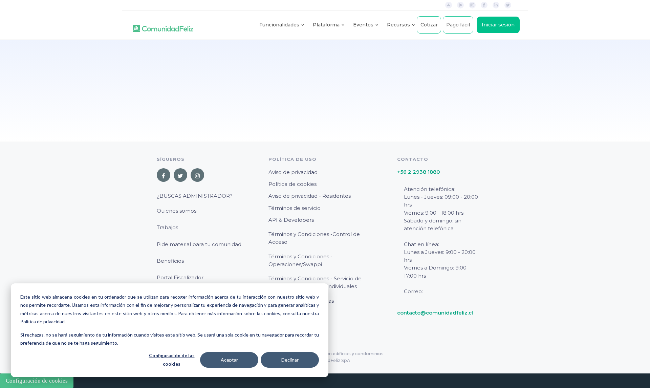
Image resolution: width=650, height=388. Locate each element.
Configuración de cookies (37, 381)
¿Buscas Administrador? (195, 196)
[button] (279, 25)
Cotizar (429, 25)
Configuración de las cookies (172, 359)
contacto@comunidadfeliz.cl (435, 312)
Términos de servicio (294, 208)
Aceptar (229, 360)
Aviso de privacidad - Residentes (309, 196)
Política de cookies (292, 184)
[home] (163, 25)
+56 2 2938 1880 (418, 172)
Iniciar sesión (498, 25)
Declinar (290, 360)
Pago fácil (458, 25)
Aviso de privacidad (293, 172)
